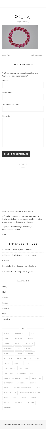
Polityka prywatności (34, 424)
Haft (4, 292)
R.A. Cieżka (7, 271)
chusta (30, 338)
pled (27, 363)
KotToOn (8, 358)
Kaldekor (6, 250)
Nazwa (5, 80)
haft (17, 343)
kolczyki (8, 353)
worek (33, 398)
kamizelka (28, 343)
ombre (7, 363)
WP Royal (21, 424)
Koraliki (5, 297)
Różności (5, 308)
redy (32, 373)
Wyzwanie (19, 403)
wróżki (7, 403)
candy (7, 338)
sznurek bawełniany (22, 388)
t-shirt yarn (10, 393)
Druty (4, 286)
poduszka (8, 373)
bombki (7, 333)
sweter (33, 383)
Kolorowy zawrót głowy (26, 266)
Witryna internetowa (10, 104)
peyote (17, 363)
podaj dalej (9, 368)
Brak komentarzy (37, 55)
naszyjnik (35, 358)
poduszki (21, 373)
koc (18, 348)
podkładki (24, 368)
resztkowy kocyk (12, 378)
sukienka (21, 383)
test (6, 398)
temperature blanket (30, 393)
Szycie (4, 314)
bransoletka (21, 333)
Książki (5, 303)
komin (19, 353)
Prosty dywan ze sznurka (22, 249)
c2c (32, 333)
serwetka (36, 378)
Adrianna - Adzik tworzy (12, 255)
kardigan (8, 348)
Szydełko (6, 319)
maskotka (21, 358)
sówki (38, 388)
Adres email (7, 92)
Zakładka (8, 407)
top (14, 398)
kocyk (27, 348)
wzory (31, 403)
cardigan (18, 338)
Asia (8, 55)
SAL (26, 378)
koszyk (30, 353)
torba (23, 398)
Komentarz (6, 116)
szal (6, 388)
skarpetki (8, 383)
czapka (7, 343)
